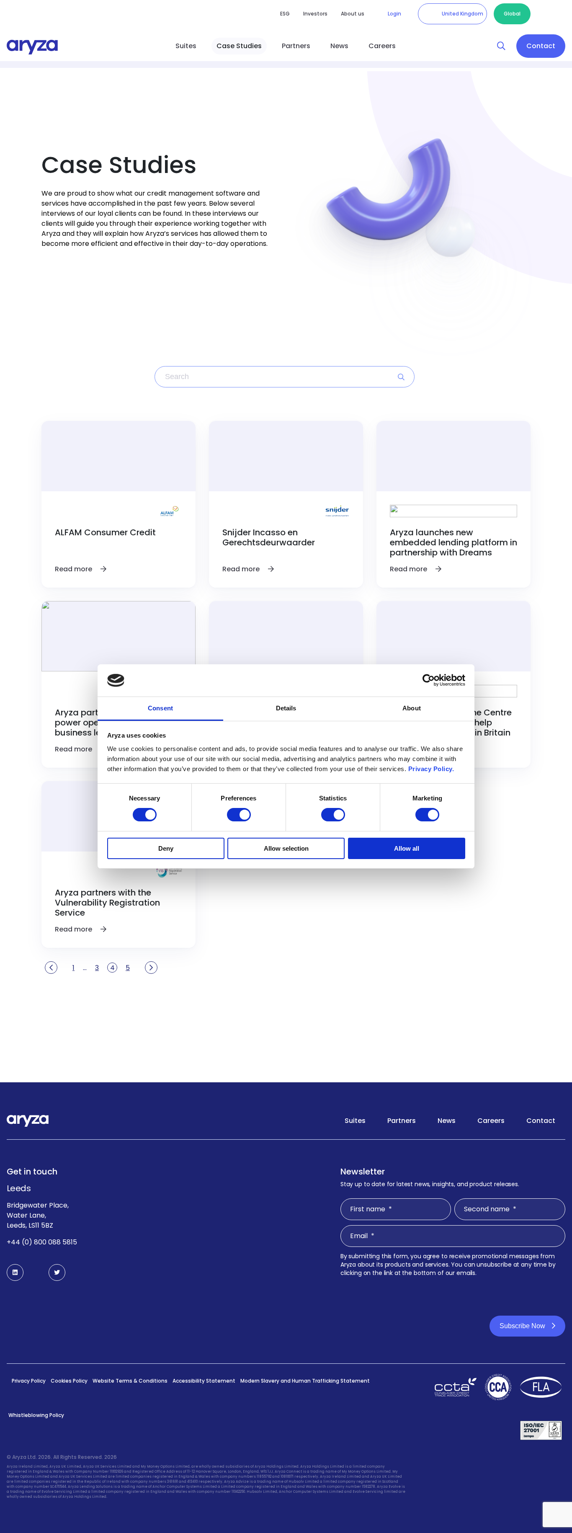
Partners (296, 46)
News (339, 46)
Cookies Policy (69, 1380)
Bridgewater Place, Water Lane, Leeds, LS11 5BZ (38, 1215)
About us (352, 13)
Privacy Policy (29, 1380)
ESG (285, 13)
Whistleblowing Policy (36, 1415)
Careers (382, 46)
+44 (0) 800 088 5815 (42, 1242)
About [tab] (411, 708)
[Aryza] (32, 47)
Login (394, 13)
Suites (185, 46)
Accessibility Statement (204, 1380)
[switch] (239, 814)
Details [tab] (286, 708)
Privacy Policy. (431, 768)
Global (512, 13)
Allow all (406, 848)
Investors (315, 13)
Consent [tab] (160, 708)
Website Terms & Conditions (130, 1380)
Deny (165, 848)
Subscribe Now (522, 1325)
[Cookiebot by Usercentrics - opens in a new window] (428, 680)
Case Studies (239, 46)
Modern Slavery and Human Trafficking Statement (305, 1380)
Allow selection (286, 848)
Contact (540, 46)
